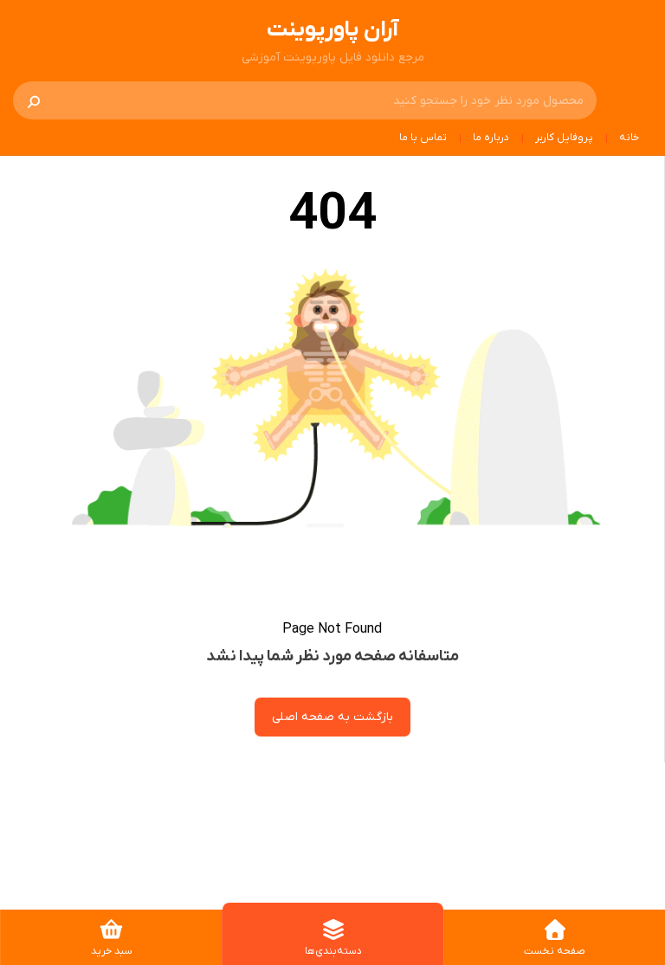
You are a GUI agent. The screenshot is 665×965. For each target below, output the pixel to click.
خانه (629, 138)
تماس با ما (423, 138)
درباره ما (491, 138)
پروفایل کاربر (564, 138)
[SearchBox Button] (34, 100)
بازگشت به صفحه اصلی (332, 717)
